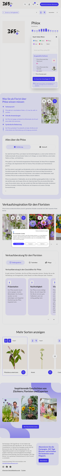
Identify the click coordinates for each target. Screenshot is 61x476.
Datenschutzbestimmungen (42, 230)
